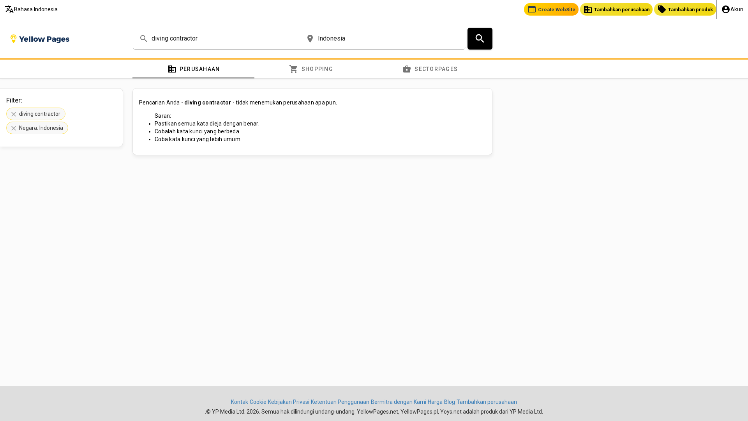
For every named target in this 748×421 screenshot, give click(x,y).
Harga (435, 402)
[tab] (193, 69)
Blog (449, 402)
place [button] (310, 38)
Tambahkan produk (685, 9)
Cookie (258, 402)
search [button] (143, 38)
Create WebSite (551, 9)
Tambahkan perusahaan (616, 9)
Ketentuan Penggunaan (340, 402)
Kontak (239, 402)
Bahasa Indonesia (31, 9)
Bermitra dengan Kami (398, 402)
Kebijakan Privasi (288, 402)
